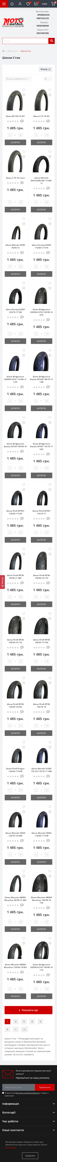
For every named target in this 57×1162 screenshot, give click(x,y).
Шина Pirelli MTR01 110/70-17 (41, 512)
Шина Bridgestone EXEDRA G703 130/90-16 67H (41, 312)
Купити (15, 142)
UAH (44, 4)
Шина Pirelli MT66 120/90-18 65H (15, 705)
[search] (51, 41)
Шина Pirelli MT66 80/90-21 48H (15, 576)
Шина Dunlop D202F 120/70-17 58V (15, 310)
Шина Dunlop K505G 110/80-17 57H (41, 246)
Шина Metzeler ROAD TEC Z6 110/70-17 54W (41, 770)
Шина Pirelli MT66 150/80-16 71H (41, 576)
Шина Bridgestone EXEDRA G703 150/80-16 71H (41, 967)
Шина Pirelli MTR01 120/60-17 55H (15, 512)
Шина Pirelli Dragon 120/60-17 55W (15, 770)
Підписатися (44, 1087)
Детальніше (10, 1147)
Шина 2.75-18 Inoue (15, 178)
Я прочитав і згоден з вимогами (26, 1094)
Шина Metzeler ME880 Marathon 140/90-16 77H (41, 900)
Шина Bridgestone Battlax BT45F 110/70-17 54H (41, 446)
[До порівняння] (23, 95)
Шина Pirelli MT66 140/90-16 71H (15, 641)
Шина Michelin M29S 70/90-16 (15, 246)
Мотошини (13, 51)
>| (24, 1029)
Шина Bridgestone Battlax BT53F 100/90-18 (15, 445)
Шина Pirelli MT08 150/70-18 (41, 705)
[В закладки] (23, 90)
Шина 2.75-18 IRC (41, 116)
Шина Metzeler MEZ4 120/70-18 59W (15, 834)
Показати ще (30, 1010)
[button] (20, 4)
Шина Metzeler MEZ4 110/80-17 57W (41, 834)
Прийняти (30, 1155)
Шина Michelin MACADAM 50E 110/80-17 (41, 181)
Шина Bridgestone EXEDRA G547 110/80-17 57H (15, 379)
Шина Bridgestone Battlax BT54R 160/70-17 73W (41, 379)
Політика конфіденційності (27, 1093)
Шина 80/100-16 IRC (15, 116)
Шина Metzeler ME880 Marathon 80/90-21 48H (15, 898)
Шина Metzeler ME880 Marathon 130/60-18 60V (15, 966)
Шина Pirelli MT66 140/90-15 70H (41, 641)
